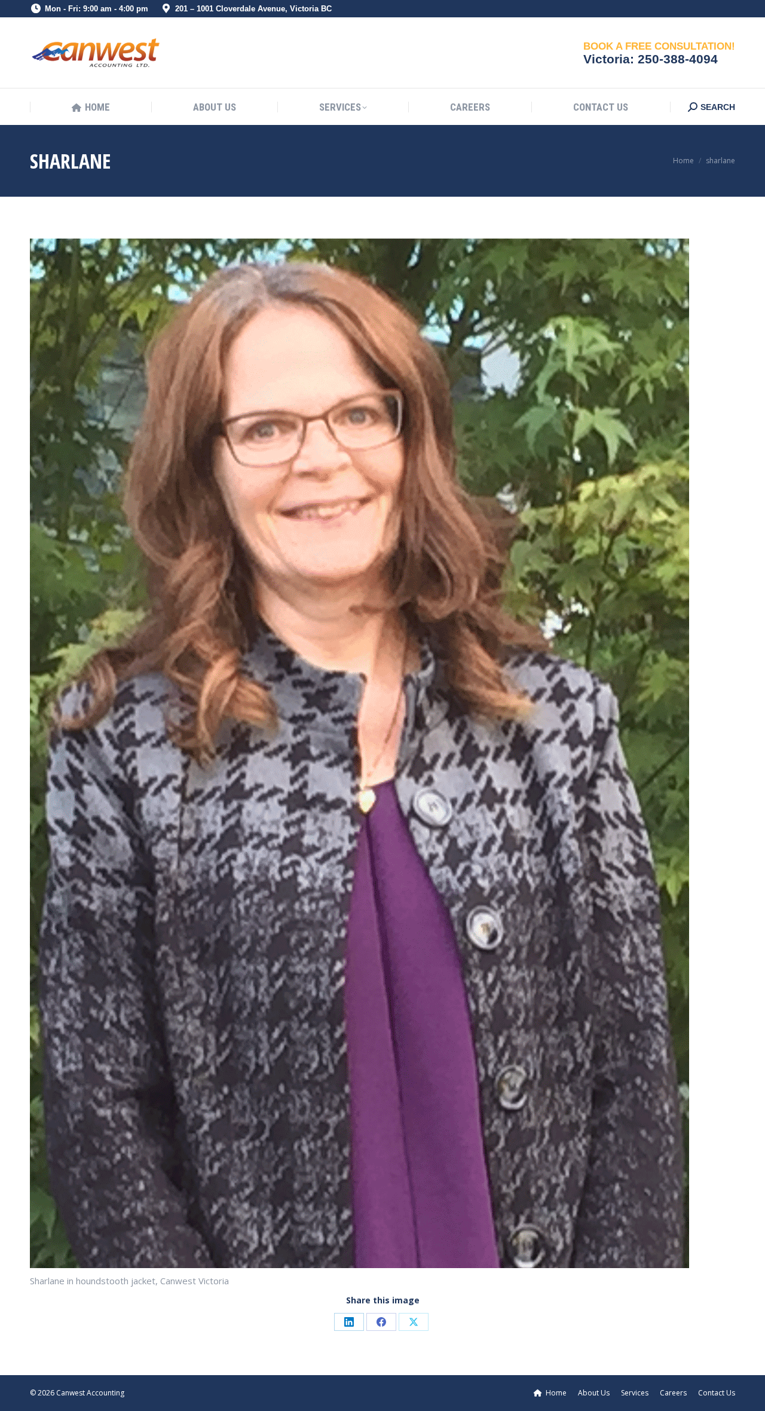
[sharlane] (382, 753)
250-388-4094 (678, 59)
